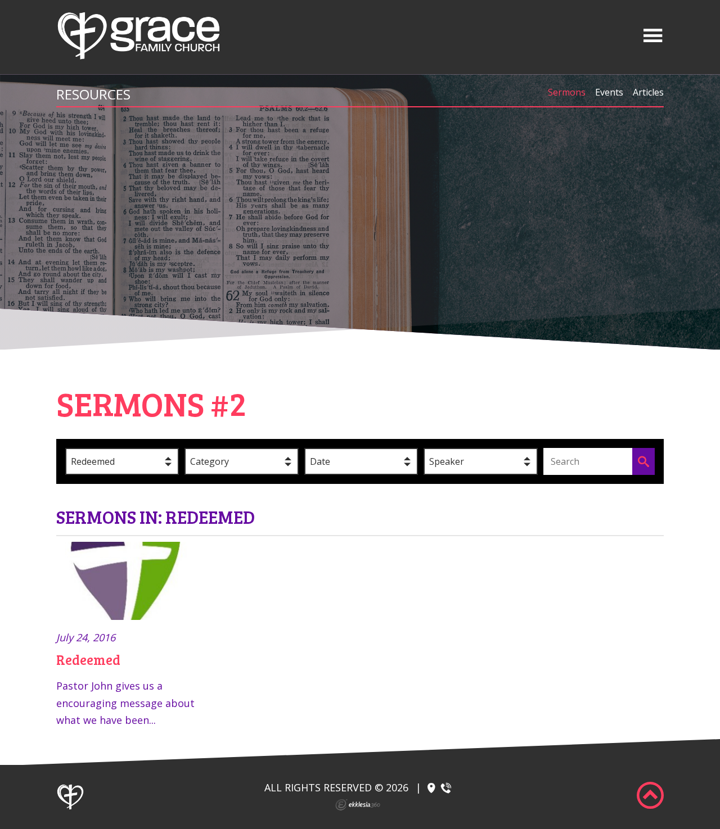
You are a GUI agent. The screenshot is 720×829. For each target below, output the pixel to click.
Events (609, 92)
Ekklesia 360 (357, 804)
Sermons (567, 92)
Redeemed (88, 659)
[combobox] (122, 461)
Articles (648, 92)
